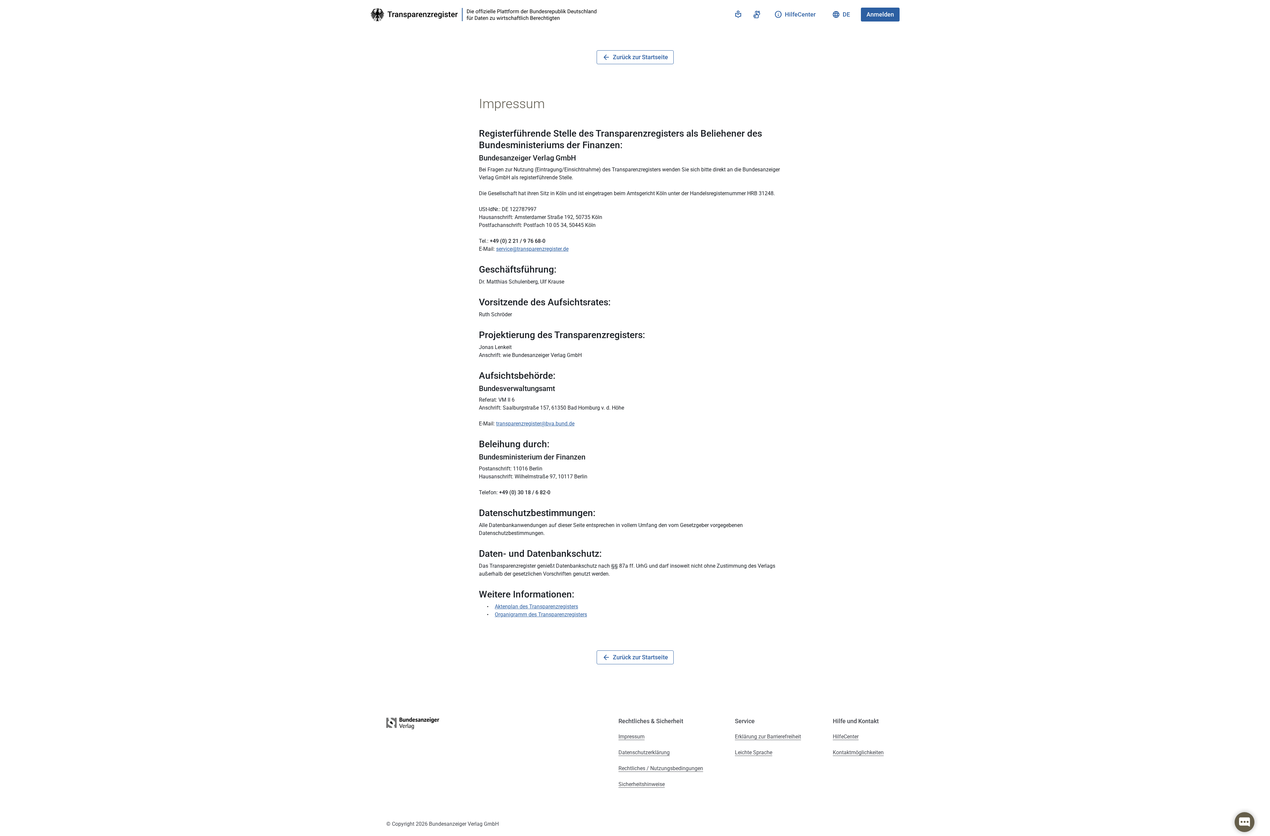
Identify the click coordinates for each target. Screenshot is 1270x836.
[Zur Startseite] (485, 15)
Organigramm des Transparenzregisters (541, 614)
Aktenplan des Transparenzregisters (536, 606)
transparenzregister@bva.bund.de (535, 423)
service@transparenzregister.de (532, 249)
